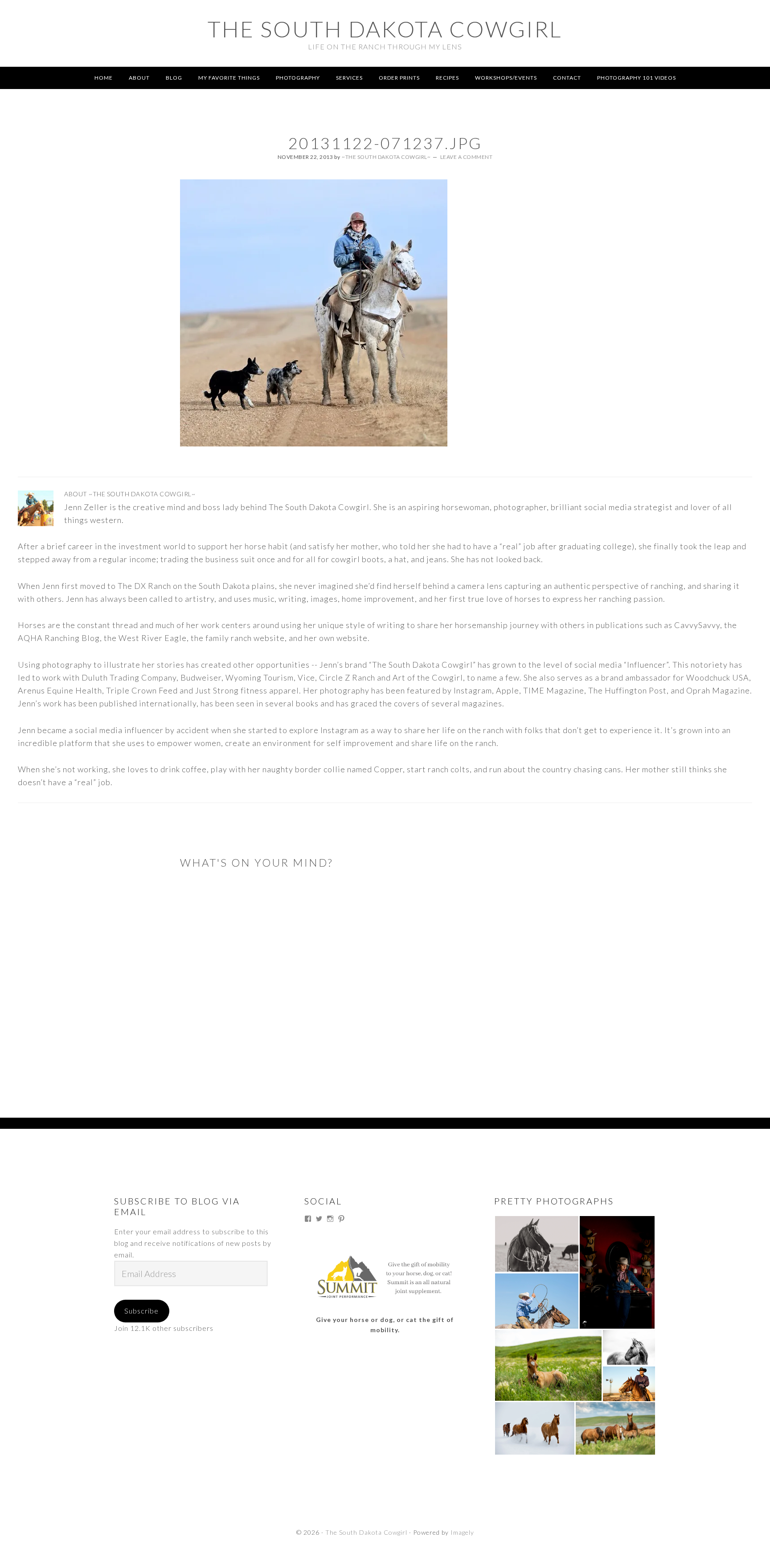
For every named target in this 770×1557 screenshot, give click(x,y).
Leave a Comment (466, 157)
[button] (536, 1244)
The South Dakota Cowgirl (385, 29)
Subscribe (141, 1310)
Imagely (462, 1532)
